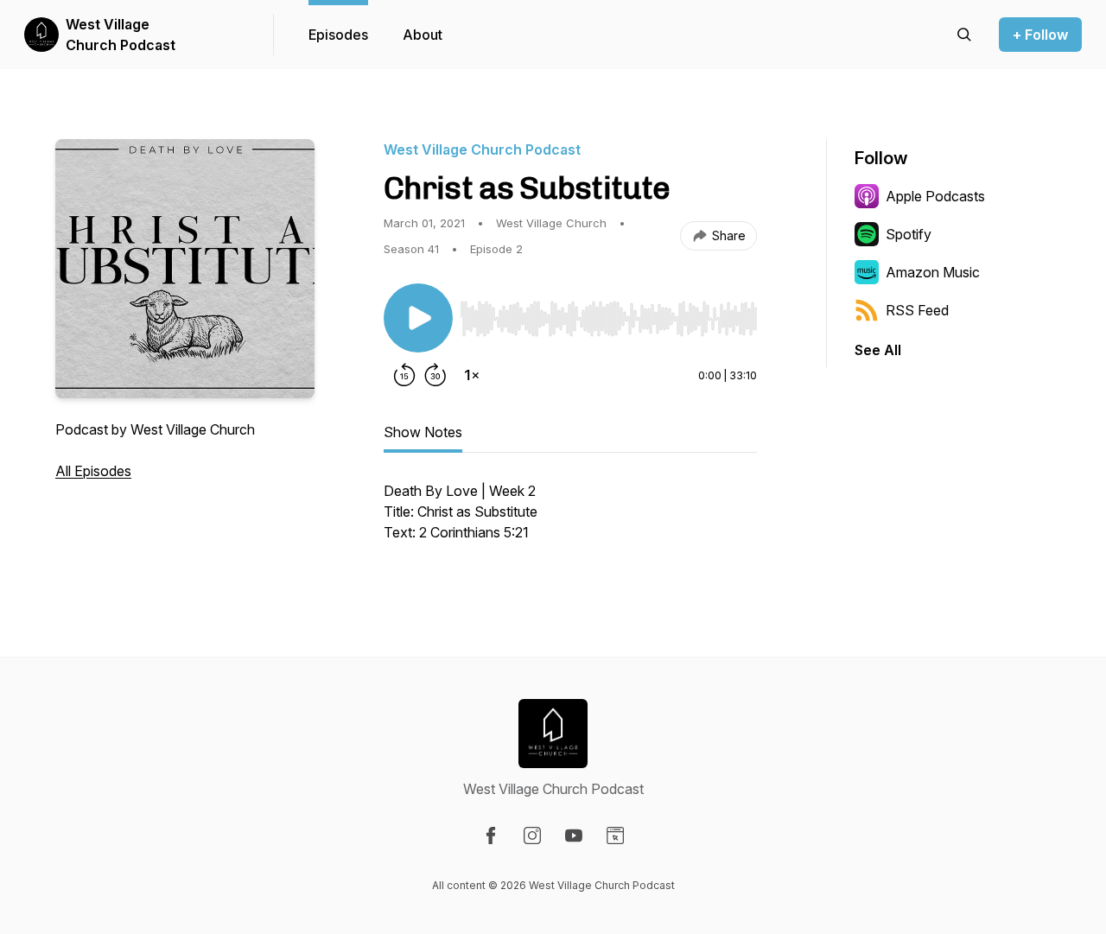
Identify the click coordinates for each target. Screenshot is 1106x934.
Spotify (908, 234)
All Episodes (93, 471)
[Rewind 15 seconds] (404, 375)
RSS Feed (917, 310)
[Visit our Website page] (615, 835)
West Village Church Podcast (120, 35)
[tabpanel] (570, 520)
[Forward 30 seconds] (435, 375)
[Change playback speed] (471, 375)
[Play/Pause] (418, 318)
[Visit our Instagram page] (532, 835)
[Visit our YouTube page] (573, 835)
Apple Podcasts (935, 196)
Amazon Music (933, 272)
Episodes (338, 34)
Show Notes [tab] (423, 432)
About (422, 34)
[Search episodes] (964, 34)
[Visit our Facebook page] (490, 835)
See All (878, 350)
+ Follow (1040, 34)
